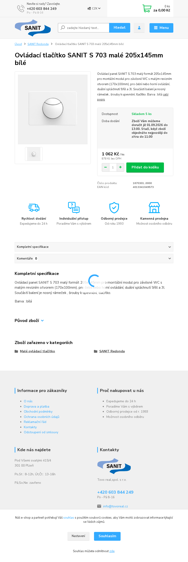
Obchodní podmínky (38, 411)
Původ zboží (27, 321)
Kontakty (30, 427)
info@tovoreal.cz (115, 506)
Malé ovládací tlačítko (37, 351)
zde (111, 551)
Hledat (120, 27)
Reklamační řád (35, 422)
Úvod (18, 44)
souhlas (68, 518)
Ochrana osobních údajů (41, 417)
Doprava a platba (36, 406)
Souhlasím (107, 536)
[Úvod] (34, 27)
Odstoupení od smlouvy (41, 432)
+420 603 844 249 (41, 8)
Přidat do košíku (145, 167)
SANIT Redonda (38, 44)
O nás (28, 401)
